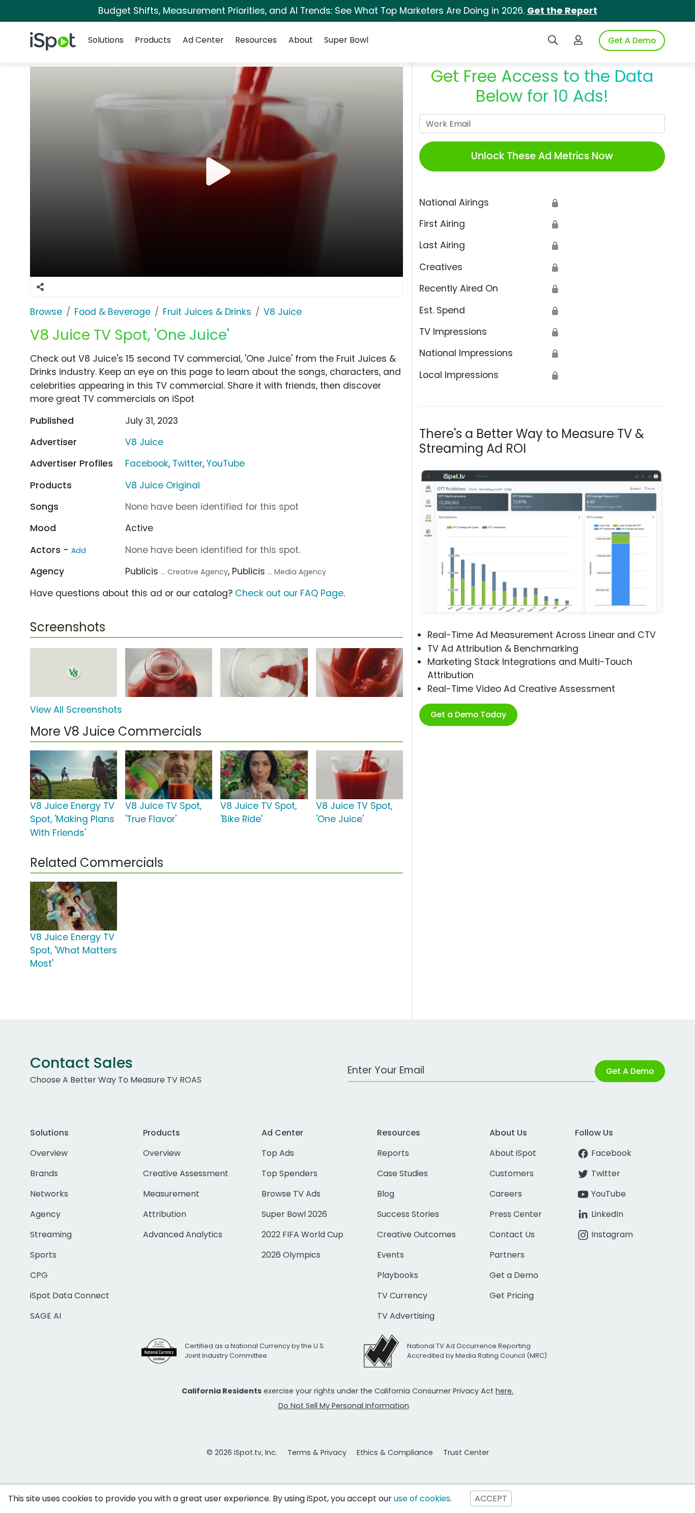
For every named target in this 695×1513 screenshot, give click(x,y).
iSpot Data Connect (69, 1295)
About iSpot (512, 1153)
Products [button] (153, 40)
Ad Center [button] (203, 40)
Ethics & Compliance (395, 1452)
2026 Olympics (291, 1255)
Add (78, 550)
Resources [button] (256, 40)
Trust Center (466, 1452)
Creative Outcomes (416, 1234)
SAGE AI (45, 1316)
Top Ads (278, 1153)
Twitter (187, 463)
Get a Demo (513, 1275)
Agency (45, 1214)
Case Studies (402, 1173)
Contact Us (512, 1234)
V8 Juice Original (162, 485)
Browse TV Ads (291, 1194)
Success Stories (408, 1214)
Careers (505, 1194)
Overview (49, 1153)
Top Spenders (289, 1173)
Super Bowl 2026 (294, 1214)
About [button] (300, 40)
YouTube (226, 463)
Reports (393, 1153)
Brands (44, 1173)
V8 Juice (144, 442)
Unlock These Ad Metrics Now (542, 156)
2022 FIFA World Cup (302, 1234)
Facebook (146, 463)
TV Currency (402, 1295)
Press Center (515, 1214)
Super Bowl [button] (346, 40)
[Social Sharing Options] (40, 287)
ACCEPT (491, 1498)
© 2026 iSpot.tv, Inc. (242, 1452)
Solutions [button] (106, 40)
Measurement (171, 1194)
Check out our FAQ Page (289, 593)
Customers (511, 1173)
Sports (43, 1255)
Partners (507, 1255)
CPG (39, 1275)
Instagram (612, 1234)
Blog (385, 1194)
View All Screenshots (76, 710)
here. (504, 1391)
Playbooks (397, 1275)
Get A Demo (632, 40)
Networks (49, 1194)
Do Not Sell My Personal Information (343, 1406)
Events (390, 1255)
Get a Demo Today (468, 714)
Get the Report (562, 11)
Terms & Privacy (316, 1452)
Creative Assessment (185, 1173)
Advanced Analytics (182, 1234)
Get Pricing (511, 1295)
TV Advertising (406, 1316)
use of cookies (422, 1498)
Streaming (51, 1234)
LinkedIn (607, 1214)
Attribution (164, 1214)
